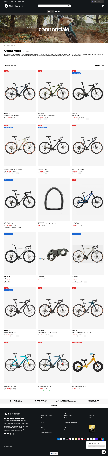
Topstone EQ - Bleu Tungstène (11, 115)
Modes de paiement (45, 417)
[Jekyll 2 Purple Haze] (88, 199)
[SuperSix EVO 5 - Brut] (20, 199)
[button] (103, 6)
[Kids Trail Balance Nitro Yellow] (88, 362)
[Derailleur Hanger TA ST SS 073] (54, 253)
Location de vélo (12, 1)
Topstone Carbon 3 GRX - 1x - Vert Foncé (81, 332)
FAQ (42, 427)
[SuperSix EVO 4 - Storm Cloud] (54, 362)
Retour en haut (54, 405)
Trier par (6, 65)
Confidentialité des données (71, 422)
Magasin (6, 1)
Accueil (6, 45)
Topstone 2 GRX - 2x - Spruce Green (46, 115)
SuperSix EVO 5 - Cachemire (10, 278)
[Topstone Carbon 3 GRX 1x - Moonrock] (20, 145)
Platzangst (91, 415)
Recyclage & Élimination (46, 432)
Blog (23, 1)
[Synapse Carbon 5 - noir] (20, 308)
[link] (42, 395)
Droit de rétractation (69, 425)
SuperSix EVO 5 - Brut (9, 223)
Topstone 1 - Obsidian (43, 169)
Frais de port (44, 420)
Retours (42, 422)
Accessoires (63, 14)
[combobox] (54, 6)
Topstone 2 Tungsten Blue (78, 169)
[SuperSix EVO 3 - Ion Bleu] (20, 362)
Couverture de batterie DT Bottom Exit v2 (47, 223)
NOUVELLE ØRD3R (93, 420)
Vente (75, 14)
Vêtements (47, 14)
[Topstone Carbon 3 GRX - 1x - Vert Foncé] (88, 308)
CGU (65, 427)
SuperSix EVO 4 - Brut (77, 115)
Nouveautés (70, 14)
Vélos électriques (39, 14)
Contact (43, 429)
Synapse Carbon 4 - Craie (78, 278)
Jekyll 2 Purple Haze (76, 223)
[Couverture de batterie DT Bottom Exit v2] (54, 199)
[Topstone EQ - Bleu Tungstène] (20, 91)
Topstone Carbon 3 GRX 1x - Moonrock (13, 169)
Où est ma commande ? (46, 415)
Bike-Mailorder (9, 446)
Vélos (32, 14)
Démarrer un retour (68, 429)
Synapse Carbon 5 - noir (10, 332)
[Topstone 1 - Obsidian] (54, 145)
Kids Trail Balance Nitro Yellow (79, 386)
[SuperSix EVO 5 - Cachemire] (20, 253)
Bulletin (19, 1)
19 (58, 395)
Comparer (97, 65)
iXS (90, 417)
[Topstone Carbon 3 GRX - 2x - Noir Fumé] (54, 308)
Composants (55, 14)
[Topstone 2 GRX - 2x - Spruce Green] (54, 91)
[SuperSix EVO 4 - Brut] (88, 91)
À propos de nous (68, 415)
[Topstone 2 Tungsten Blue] (88, 145)
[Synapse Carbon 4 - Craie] (88, 253)
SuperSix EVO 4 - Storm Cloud (45, 386)
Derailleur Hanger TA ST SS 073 (45, 278)
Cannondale (12, 45)
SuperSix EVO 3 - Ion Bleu (10, 386)
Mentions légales (68, 420)
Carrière (66, 417)
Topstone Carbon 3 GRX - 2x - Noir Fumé (47, 332)
